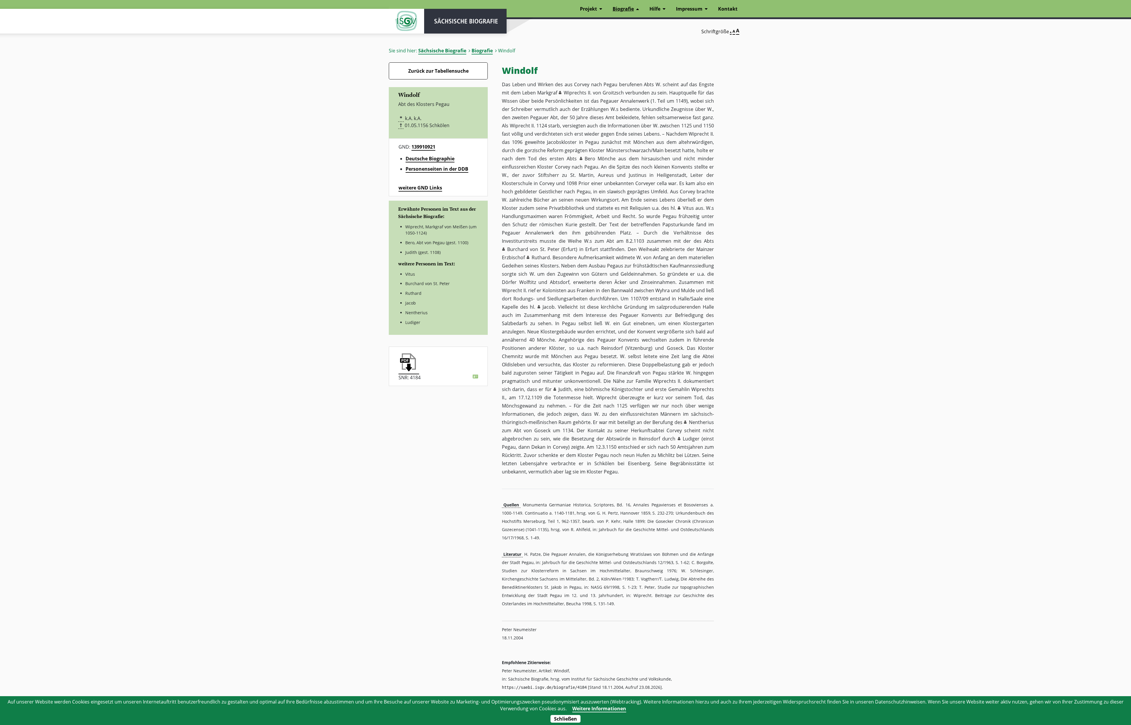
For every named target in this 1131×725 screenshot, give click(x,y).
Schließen (565, 719)
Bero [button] (590, 158)
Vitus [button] (688, 208)
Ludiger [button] (691, 438)
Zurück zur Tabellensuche (438, 71)
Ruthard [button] (541, 257)
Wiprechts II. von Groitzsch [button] (594, 92)
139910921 (423, 147)
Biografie (482, 50)
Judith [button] (564, 389)
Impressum (689, 9)
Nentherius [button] (701, 422)
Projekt (588, 9)
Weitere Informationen (599, 708)
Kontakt (728, 9)
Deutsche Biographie (430, 158)
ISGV (406, 21)
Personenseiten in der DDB (437, 169)
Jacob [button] (549, 307)
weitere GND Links (420, 187)
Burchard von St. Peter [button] (533, 249)
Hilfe (654, 9)
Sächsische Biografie (442, 50)
